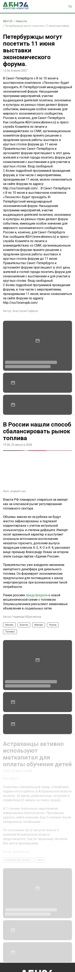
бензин (9, 624)
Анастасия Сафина (25, 311)
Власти (24, 624)
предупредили (37, 595)
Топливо (10, 631)
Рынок (52, 624)
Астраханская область (18, 859)
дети (40, 859)
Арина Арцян (20, 851)
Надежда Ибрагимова (26, 616)
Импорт (38, 624)
